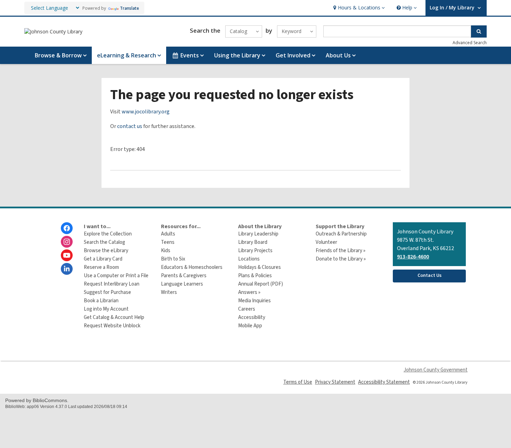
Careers (246, 309)
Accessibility (251, 317)
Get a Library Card (103, 259)
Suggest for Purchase (107, 292)
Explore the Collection (108, 234)
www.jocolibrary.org (146, 111)
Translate (129, 8)
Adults (168, 234)
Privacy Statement (335, 382)
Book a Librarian (101, 300)
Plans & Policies (255, 275)
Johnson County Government (436, 370)
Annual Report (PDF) (260, 284)
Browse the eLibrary (106, 250)
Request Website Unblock (112, 325)
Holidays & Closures (259, 267)
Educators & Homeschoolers (191, 267)
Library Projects (255, 250)
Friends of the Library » (340, 250)
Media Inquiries (254, 300)
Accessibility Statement (384, 382)
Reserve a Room (101, 267)
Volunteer (326, 242)
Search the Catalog (104, 242)
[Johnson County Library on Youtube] (67, 255)
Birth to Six (173, 259)
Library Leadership (258, 234)
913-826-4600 (413, 257)
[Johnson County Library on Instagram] (67, 242)
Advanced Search (470, 43)
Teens (168, 242)
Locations (249, 259)
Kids (165, 250)
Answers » (249, 292)
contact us (129, 126)
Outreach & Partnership (341, 234)
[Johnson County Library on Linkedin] (67, 269)
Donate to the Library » (341, 259)
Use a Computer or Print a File (116, 275)
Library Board (252, 242)
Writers (169, 292)
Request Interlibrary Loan (111, 284)
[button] (358, 8)
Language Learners (182, 284)
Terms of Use (297, 382)
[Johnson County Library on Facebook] (67, 228)
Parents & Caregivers (183, 275)
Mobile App (250, 325)
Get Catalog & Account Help (114, 317)
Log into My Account (106, 309)
